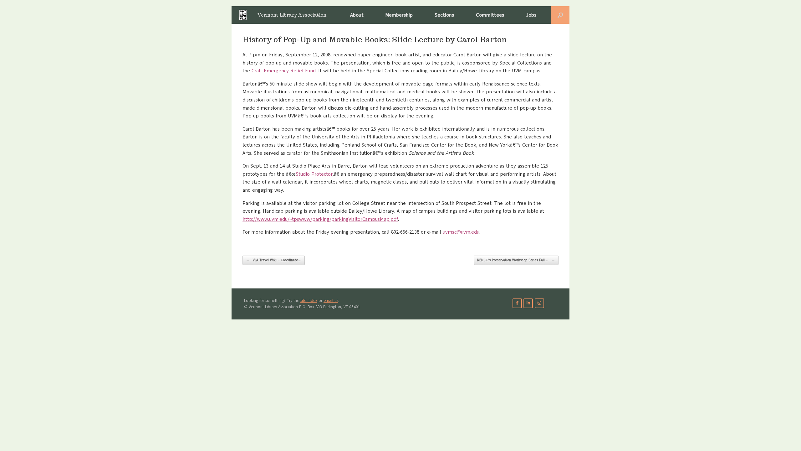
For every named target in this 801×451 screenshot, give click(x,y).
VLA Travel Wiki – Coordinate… (273, 260)
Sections (444, 15)
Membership (399, 15)
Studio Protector (314, 174)
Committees (490, 15)
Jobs (531, 15)
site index (308, 300)
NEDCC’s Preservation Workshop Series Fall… (516, 260)
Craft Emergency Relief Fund (284, 70)
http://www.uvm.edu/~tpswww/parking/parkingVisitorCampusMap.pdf (320, 219)
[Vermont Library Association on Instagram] (539, 303)
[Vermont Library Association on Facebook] (517, 303)
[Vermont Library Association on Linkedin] (528, 303)
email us (331, 300)
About (357, 15)
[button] (560, 15)
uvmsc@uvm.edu (461, 232)
